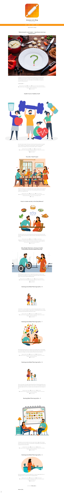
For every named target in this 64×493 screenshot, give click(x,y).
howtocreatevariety (35, 241)
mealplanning (24, 195)
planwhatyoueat (28, 195)
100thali (20, 194)
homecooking (37, 194)
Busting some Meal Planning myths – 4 (32, 455)
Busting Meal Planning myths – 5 (32, 398)
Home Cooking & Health (37, 85)
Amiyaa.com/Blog (32, 20)
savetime (40, 195)
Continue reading (22, 83)
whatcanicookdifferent (36, 242)
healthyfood (20, 241)
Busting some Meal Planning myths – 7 (32, 321)
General (33, 85)
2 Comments (32, 196)
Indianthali (41, 194)
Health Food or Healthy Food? (32, 93)
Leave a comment (32, 89)
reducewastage (36, 195)
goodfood (30, 194)
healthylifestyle (34, 194)
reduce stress (32, 195)
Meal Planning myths (39, 313)
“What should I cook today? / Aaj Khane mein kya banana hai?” (32, 32)
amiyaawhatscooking (24, 194)
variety (29, 242)
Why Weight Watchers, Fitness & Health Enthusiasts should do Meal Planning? (32, 248)
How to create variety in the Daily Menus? (32, 201)
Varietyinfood (32, 242)
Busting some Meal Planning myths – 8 (32, 286)
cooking (28, 194)
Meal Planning (42, 85)
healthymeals (28, 241)
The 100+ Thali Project (32, 156)
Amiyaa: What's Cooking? (23, 85)
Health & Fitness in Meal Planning (39, 278)
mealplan (43, 194)
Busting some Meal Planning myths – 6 (32, 362)
